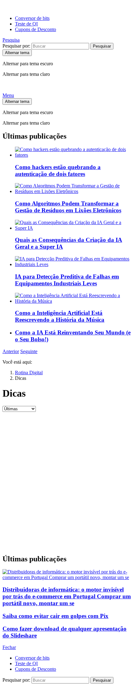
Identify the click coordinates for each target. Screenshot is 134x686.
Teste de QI (26, 23)
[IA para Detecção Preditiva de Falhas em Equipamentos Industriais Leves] (73, 261)
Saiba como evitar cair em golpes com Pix (55, 616)
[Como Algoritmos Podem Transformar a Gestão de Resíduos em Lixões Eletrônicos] (73, 188)
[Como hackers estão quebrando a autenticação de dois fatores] (73, 152)
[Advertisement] (67, 482)
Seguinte (28, 351)
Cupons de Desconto (35, 29)
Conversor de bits (32, 18)
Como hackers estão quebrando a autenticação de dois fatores (58, 170)
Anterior (10, 351)
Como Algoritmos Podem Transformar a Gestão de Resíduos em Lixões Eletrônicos (68, 207)
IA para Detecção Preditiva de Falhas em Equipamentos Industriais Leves (67, 280)
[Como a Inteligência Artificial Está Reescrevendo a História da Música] (73, 298)
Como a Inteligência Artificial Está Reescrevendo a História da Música (59, 316)
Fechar (9, 647)
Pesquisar (102, 46)
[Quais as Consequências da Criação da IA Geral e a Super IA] (73, 225)
